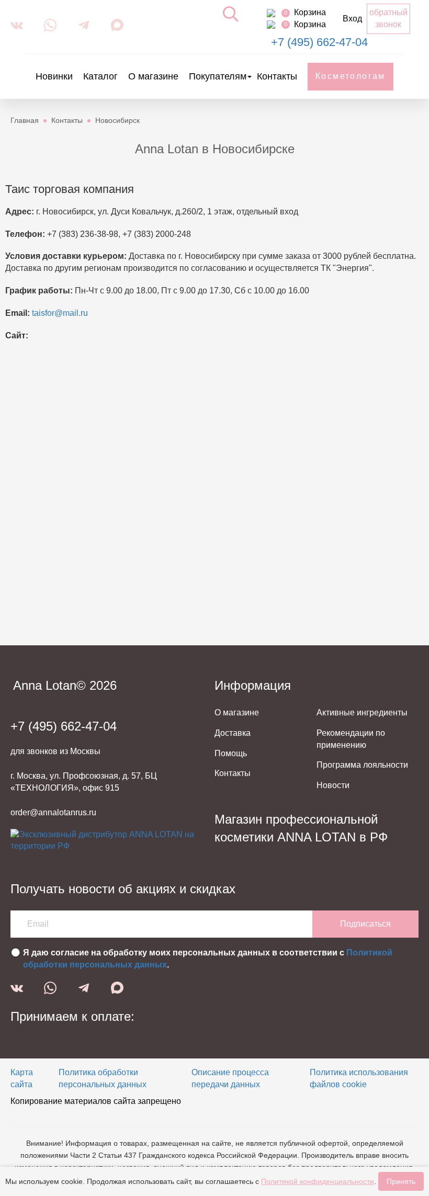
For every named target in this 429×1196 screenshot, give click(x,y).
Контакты (277, 76)
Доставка (232, 732)
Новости (333, 785)
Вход (352, 18)
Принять (401, 1181)
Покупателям (217, 76)
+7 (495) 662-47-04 (319, 42)
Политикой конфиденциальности (317, 1181)
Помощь (230, 753)
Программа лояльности (362, 764)
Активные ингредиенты (362, 712)
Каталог (100, 76)
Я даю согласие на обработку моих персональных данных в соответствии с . (207, 958)
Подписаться (365, 923)
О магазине (153, 76)
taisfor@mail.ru (60, 313)
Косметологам (350, 76)
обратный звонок (388, 18)
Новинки (54, 76)
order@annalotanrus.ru (53, 812)
